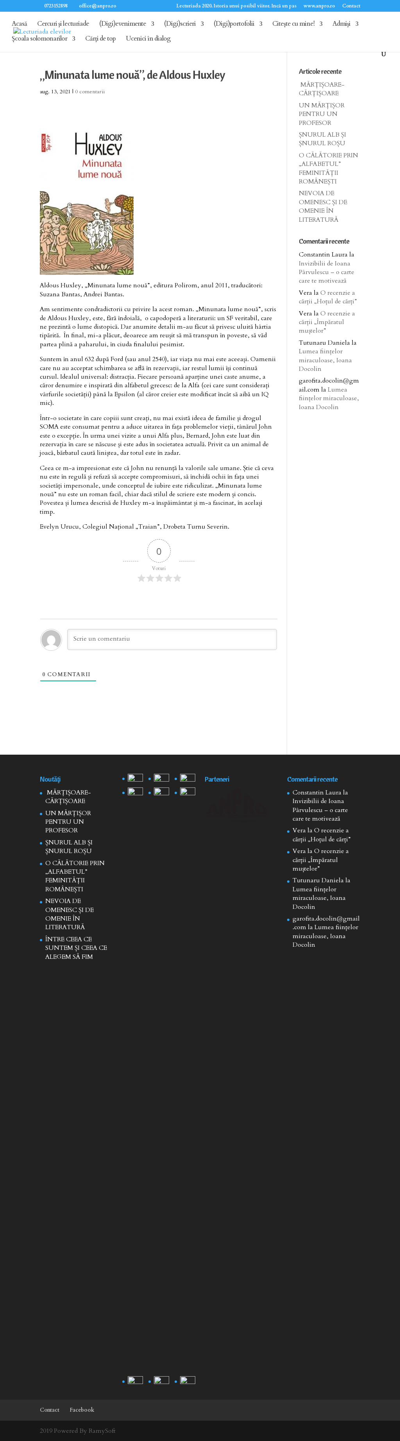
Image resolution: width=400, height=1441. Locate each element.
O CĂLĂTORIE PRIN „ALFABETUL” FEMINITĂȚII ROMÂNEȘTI (328, 168)
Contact (351, 6)
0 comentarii (90, 91)
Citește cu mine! (293, 24)
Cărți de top (100, 39)
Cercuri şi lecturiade (63, 24)
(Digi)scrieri (180, 24)
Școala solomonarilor (39, 39)
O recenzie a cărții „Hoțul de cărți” (328, 297)
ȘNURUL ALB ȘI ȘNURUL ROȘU (322, 139)
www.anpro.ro (319, 6)
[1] (161, 1080)
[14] (161, 779)
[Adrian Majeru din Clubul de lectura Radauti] (187, 792)
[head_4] (135, 779)
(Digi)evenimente (122, 24)
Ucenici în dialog (148, 39)
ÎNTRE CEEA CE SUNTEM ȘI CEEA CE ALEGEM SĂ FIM (76, 948)
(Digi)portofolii (234, 24)
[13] (187, 779)
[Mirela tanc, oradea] (187, 1381)
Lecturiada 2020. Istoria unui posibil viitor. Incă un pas (236, 6)
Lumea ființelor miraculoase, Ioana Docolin (325, 360)
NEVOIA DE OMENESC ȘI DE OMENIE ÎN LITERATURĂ (323, 206)
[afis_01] (161, 1381)
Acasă (19, 24)
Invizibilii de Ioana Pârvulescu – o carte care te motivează (326, 272)
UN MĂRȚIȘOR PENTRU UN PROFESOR (322, 114)
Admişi (341, 24)
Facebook (82, 1410)
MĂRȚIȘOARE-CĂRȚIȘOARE (322, 89)
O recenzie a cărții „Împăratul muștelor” (327, 322)
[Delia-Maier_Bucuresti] (135, 1381)
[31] (135, 792)
